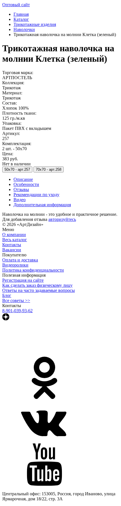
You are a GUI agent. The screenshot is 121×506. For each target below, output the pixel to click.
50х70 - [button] (17, 169)
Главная (21, 14)
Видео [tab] (20, 199)
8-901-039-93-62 (17, 310)
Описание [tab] (23, 179)
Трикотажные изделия (35, 24)
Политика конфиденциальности (33, 270)
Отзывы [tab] (21, 189)
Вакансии (11, 249)
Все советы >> (16, 300)
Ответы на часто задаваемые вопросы (38, 290)
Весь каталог (14, 239)
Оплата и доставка (20, 260)
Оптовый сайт (16, 4)
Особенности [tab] (26, 184)
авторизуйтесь (62, 219)
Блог (6, 295)
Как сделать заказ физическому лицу (37, 285)
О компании (14, 234)
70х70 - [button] (48, 169)
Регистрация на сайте (23, 280)
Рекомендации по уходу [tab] (36, 194)
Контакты (11, 244)
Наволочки (24, 29)
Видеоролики (15, 265)
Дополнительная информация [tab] (42, 204)
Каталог (21, 19)
